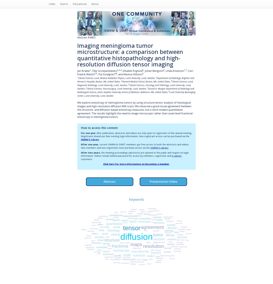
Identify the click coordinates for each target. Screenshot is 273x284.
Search (64, 4)
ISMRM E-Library (90, 139)
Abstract (109, 181)
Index (52, 4)
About (95, 4)
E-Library (177, 155)
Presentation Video (163, 181)
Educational (80, 4)
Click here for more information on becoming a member (136, 164)
